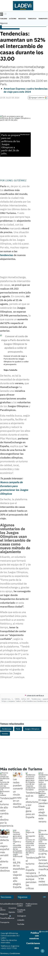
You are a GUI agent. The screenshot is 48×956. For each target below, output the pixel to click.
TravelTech (32, 18)
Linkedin (20, 920)
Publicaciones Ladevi (31, 905)
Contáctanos (33, 943)
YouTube (20, 924)
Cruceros (12, 908)
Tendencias (6, 729)
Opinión (12, 912)
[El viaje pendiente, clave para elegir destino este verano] (43, 785)
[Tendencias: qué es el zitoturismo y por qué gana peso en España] (30, 781)
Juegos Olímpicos (32, 729)
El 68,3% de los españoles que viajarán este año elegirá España (19, 873)
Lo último (12, 18)
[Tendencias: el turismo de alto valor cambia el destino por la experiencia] (4, 784)
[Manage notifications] (42, 951)
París (18, 729)
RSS (36, 948)
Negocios (22, 18)
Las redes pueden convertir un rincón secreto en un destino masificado (19, 792)
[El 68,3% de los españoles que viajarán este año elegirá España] (17, 843)
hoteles (5, 733)
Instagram (21, 916)
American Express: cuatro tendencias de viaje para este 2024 (26, 90)
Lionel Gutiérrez (15, 180)
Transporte (43, 18)
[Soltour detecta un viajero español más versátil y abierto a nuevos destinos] (4, 832)
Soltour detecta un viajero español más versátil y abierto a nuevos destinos (5, 853)
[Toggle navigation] (5, 14)
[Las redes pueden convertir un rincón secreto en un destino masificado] (17, 774)
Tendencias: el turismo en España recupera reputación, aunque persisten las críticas (32, 873)
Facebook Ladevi (21, 911)
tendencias (6, 255)
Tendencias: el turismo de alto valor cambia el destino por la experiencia (7, 811)
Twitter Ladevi (20, 905)
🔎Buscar (11, 917)
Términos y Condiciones (10, 953)
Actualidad (4, 904)
